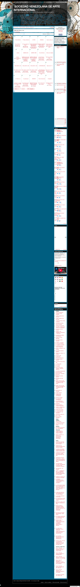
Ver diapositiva (17, 31)
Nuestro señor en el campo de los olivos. (49, 45)
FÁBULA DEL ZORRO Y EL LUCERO (60, 354)
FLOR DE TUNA (58, 355)
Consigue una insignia (63, 306)
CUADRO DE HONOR (57, 265)
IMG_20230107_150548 (33, 69)
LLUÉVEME (58, 366)
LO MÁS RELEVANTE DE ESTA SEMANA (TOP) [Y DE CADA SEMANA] (60, 493)
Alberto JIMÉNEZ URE (42, 73)
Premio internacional (41, 82)
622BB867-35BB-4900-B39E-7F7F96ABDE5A (33, 57)
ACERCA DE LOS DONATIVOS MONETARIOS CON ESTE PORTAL (60, 446)
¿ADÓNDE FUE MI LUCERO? (59, 314)
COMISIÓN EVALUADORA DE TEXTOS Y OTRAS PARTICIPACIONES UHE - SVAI (60, 454)
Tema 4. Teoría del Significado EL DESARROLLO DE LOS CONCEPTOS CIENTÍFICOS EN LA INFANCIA (60, 561)
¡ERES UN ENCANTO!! (59, 312)
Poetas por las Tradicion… (61, 195)
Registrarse (60, 0)
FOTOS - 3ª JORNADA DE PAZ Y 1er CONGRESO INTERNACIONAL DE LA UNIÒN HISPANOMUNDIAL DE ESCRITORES (60, 472)
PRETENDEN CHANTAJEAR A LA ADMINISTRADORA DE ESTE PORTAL (60, 517)
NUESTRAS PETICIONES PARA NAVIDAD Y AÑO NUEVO (60, 513)
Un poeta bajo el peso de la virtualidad (25, 83)
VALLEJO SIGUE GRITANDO (58, 417)
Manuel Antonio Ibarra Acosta (49, 72)
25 (58, 133)
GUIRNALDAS (58, 356)
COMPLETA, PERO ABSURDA (59, 338)
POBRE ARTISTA (59, 392)
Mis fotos (27, 27)
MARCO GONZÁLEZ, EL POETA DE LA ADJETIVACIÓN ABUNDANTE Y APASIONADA (60, 436)
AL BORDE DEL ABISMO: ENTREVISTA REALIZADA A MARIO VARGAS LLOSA (60, 450)
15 (60, 142)
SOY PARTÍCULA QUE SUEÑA (59, 424)
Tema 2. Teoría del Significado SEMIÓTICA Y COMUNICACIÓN (60, 553)
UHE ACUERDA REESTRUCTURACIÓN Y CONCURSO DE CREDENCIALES (60, 537)
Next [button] (65, 237)
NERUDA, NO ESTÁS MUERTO (59, 376)
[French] (58, 277)
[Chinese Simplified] (62, 281)
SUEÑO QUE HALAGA (59, 409)
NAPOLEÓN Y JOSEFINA (60, 373)
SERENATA (58, 403)
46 (58, 207)
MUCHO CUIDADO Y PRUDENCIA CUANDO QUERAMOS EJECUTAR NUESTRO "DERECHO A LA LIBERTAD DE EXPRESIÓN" (60, 508)
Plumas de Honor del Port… (61, 171)
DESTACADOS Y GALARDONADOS (60, 163)
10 (60, 137)
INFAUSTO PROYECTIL (60, 357)
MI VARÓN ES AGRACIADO (60, 371)
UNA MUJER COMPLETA (60, 414)
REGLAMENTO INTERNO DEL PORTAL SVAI (60, 575)
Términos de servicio (63, 582)
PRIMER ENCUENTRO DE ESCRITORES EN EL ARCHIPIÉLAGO (60, 532)
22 (60, 169)
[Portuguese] (62, 279)
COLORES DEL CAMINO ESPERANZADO (60, 336)
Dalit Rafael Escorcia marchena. (41, 60)
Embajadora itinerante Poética (49, 83)
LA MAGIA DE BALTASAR (60, 422)
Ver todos (64, 126)
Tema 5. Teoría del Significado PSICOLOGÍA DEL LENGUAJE (60, 566)
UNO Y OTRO (58, 415)
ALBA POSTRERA (59, 324)
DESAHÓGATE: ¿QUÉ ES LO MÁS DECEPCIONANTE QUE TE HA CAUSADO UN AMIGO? (60, 460)
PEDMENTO (64, 83)
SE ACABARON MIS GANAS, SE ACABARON (60, 402)
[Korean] (58, 281)
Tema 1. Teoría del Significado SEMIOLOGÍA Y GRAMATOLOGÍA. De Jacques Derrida (60, 549)
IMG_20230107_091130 (17, 69)
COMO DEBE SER (65, 86)
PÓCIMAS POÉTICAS (60, 153)
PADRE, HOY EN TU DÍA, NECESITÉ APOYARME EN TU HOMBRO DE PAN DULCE (60, 382)
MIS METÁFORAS (59, 372)
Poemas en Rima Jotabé (61, 191)
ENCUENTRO (64, 63)
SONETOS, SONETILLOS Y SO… (61, 219)
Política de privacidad (55, 582)
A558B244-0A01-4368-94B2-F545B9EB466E (25, 57)
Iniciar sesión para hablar (73, 586)
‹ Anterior (15, 88)
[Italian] (55, 279)
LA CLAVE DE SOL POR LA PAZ (60, 362)
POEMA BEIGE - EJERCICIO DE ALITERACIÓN (58, 394)
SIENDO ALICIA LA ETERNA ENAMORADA (60, 405)
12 (58, 211)
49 (58, 216)
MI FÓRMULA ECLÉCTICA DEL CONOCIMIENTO (60, 428)
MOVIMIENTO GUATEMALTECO (60, 131)
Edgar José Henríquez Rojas (17, 46)
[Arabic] (60, 281)
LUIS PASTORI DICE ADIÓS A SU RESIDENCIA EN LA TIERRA (60, 499)
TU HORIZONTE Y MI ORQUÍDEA (59, 412)
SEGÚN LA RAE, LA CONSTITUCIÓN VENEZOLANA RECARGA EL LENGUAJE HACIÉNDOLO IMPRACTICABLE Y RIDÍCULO (60, 522)
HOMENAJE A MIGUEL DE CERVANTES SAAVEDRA (60, 477)
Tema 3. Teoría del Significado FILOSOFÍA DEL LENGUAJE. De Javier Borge (60, 557)
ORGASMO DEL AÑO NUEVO (59, 379)
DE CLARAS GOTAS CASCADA (59, 340)
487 (28, 88)
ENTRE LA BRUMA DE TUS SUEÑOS (60, 349)
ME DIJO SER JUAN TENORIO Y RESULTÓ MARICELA (59, 368)
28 (60, 151)
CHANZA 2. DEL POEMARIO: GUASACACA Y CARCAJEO (60, 332)
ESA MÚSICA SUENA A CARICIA (60, 351)
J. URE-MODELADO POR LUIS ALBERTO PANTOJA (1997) (41, 70)
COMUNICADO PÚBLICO (60, 457)
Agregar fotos (58, 249)
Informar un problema (48, 582)
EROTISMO (59, 148)
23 (58, 142)
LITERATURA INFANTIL (61, 167)
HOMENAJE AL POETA (61, 204)
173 (59, 202)
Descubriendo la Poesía (61, 182)
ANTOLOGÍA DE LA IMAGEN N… (61, 187)
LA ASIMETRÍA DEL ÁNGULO (59, 360)
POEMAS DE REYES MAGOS (60, 214)
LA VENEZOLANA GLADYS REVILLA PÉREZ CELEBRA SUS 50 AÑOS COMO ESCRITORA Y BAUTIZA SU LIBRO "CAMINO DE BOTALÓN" (60, 487)
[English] (55, 277)
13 (58, 180)
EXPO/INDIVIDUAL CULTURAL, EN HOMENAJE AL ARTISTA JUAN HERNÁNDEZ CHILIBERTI (60, 465)
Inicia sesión (61, 31)
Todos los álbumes (22, 27)
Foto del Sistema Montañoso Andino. (41, 57)
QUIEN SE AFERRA (59, 397)
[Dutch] (58, 279)
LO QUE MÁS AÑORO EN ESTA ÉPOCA (60, 496)
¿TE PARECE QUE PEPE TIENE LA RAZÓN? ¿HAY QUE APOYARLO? (60, 442)
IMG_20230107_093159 (25, 69)
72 (58, 137)
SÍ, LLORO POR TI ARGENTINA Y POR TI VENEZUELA (59, 529)
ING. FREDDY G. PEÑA (50, 47)
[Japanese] (55, 281)
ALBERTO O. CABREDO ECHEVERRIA (25, 60)
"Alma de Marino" (17, 44)
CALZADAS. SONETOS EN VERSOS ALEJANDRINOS (60, 327)
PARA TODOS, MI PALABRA (59, 391)
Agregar (52, 27)
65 (58, 165)
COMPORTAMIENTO (65, 121)
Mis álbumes (32, 27)
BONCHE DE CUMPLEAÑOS (61, 208)
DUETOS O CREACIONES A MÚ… (61, 140)
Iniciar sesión (65, 0)
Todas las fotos (16, 27)
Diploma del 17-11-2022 (49, 69)
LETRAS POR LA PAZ (60, 144)
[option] (60, 237)
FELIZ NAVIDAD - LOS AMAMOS (59, 469)
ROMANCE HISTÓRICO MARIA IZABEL (41, 45)
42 (60, 160)
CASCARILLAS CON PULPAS (59, 330)
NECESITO (57, 374)
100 (59, 189)
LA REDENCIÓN (58, 363)
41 (61, 189)
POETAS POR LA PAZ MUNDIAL (60, 200)
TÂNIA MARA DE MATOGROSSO (34, 48)
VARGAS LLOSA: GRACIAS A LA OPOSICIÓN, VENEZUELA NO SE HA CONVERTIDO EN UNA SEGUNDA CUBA (60, 542)
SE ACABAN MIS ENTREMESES (59, 399)
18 (60, 211)
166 (59, 184)
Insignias (42, 582)
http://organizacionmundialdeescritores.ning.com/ (60, 261)
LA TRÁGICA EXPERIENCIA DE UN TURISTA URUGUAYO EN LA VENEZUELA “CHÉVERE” (60, 481)
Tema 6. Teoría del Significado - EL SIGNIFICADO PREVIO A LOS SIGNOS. (60, 571)
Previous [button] (55, 237)
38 (58, 160)
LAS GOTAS (58, 365)
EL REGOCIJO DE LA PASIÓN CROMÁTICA (59, 346)
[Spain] (62, 277)
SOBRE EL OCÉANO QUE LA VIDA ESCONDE (60, 408)
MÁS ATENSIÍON (65, 90)
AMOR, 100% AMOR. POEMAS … (60, 158)
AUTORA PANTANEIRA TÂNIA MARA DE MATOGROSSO (33, 45)
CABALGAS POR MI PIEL (60, 325)
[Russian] (60, 279)
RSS (14, 91)
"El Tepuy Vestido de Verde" (25, 45)
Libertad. (17, 57)
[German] (60, 277)
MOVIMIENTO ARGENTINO (61, 135)
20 (60, 165)
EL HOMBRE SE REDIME (60, 344)
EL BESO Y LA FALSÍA (59, 342)
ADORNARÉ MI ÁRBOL (60, 323)
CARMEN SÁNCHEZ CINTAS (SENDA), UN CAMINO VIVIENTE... (59, 432)
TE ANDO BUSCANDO (59, 410)
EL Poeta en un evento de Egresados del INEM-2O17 (17, 83)
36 (58, 151)
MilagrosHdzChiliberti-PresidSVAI (25, 580)
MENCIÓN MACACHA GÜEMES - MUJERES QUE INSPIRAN (33, 83)
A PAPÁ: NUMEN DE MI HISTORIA (60, 316)
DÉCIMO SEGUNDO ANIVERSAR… (60, 177)
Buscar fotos (24, 34)
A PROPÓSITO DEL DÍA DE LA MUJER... (60, 321)
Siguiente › (32, 88)
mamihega (34, 86)
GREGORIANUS (58, 421)
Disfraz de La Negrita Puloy (49, 57)
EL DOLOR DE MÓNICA (60, 343)
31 (58, 146)
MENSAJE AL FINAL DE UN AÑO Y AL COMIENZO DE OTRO (60, 502)
